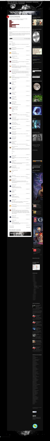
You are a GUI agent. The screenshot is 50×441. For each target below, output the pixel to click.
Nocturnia (11, 11)
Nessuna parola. (34, 383)
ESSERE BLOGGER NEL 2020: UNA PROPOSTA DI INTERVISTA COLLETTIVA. (38, 341)
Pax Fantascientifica (35, 388)
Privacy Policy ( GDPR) (21, 3)
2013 (33, 297)
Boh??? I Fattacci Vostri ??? (35, 359)
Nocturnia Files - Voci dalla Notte (36, 384)
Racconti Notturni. (34, 391)
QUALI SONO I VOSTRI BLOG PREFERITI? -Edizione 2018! (38, 316)
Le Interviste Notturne (35, 379)
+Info (42, 0)
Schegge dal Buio (34, 394)
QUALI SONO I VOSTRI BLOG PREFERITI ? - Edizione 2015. (38, 348)
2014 (33, 296)
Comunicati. (34, 361)
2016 (33, 294)
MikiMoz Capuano (14, 146)
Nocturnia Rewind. (35, 385)
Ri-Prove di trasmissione (14, 16)
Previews (34, 389)
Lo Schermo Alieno (35, 380)
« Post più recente (12, 227)
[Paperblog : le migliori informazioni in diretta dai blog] (34, 412)
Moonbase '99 (34, 382)
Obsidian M (13, 47)
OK (44, 0)
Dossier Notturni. (34, 363)
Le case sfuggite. (34, 378)
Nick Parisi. (13, 96)
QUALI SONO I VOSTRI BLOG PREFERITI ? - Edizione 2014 (38, 306)
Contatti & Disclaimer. (15, 3)
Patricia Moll (13, 141)
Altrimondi (34, 356)
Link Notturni (9, 3)
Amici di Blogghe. (34, 357)
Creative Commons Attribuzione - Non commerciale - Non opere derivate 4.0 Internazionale (37, 419)
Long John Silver (13, 60)
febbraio (35, 292)
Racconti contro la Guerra (35, 390)
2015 (33, 295)
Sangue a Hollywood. (35, 393)
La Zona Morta (34, 377)
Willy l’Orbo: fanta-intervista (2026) (36, 200)
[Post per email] (19, 17)
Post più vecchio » (28, 227)
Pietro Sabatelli (13, 113)
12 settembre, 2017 (28, 95)
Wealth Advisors (28, 433)
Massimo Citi (13, 204)
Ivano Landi (34, 210)
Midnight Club (34, 381)
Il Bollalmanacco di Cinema (36, 248)
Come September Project (35, 360)
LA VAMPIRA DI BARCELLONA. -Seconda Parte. (38, 335)
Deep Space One (34, 362)
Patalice (13, 175)
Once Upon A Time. (35, 387)
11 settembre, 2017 (28, 46)
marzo (34, 291)
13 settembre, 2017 (28, 193)
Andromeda (34, 358)
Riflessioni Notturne (35, 392)
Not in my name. (34, 386)
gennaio (35, 293)
